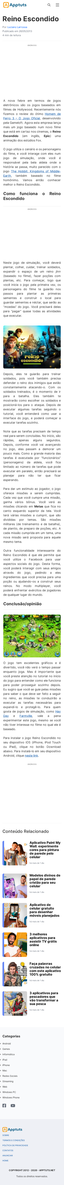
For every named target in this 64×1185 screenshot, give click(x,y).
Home (5, 1160)
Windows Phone (11, 1097)
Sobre (5, 1135)
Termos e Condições (13, 1140)
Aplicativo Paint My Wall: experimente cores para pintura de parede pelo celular (45, 850)
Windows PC (9, 1092)
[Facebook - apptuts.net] (4, 1106)
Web (4, 1086)
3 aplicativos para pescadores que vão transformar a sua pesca (44, 998)
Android (6, 1043)
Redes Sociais (9, 1075)
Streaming (7, 1081)
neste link (31, 755)
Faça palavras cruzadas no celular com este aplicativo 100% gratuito (45, 969)
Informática (8, 1054)
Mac (4, 1070)
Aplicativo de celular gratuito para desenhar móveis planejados (44, 910)
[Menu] (57, 5)
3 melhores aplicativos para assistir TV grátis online (43, 939)
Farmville (26, 716)
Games (6, 1049)
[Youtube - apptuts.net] (13, 1106)
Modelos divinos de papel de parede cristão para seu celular (45, 880)
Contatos (7, 1150)
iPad (4, 1059)
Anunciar (7, 1155)
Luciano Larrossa (17, 27)
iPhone (6, 1065)
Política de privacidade (15, 1145)
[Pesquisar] (49, 5)
